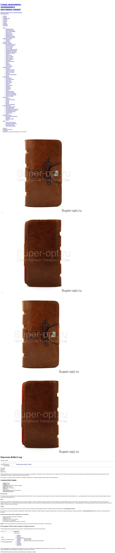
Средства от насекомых (11, 74)
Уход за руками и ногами (11, 49)
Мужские (8, 39)
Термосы (8, 68)
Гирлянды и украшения (11, 123)
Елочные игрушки (10, 124)
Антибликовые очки (10, 111)
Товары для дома (7, 67)
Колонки (8, 86)
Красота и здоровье (7, 43)
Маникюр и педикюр (11, 44)
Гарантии (5, 24)
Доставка (5, 20)
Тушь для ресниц (10, 58)
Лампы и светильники (11, 94)
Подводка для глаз (10, 61)
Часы (4, 27)
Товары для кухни (10, 70)
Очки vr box (8, 82)
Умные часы (8, 32)
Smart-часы (8, 80)
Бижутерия (5, 97)
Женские (8, 41)
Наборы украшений (10, 104)
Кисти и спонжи (9, 56)
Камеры (7, 84)
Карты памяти (9, 85)
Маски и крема (9, 57)
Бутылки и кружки (10, 69)
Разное (7, 75)
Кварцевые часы (9, 29)
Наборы (7, 63)
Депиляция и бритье (10, 52)
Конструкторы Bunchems (11, 116)
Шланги (8, 73)
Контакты (5, 25)
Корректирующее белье (11, 50)
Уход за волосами (10, 45)
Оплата (5, 22)
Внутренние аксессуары (11, 110)
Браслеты (8, 98)
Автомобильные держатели (12, 109)
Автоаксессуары (7, 105)
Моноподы (8, 87)
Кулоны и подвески (10, 99)
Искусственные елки (10, 122)
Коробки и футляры (10, 36)
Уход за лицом (9, 47)
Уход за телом (9, 48)
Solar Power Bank (10, 79)
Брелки (7, 103)
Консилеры (8, 64)
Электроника (6, 76)
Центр (15, 12)
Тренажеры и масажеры (11, 51)
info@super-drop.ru (5, 12)
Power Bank (8, 78)
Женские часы (9, 35)
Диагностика (9, 112)
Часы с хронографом (10, 31)
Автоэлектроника (10, 108)
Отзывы (5, 23)
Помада (7, 54)
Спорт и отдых (9, 66)
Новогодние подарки (11, 125)
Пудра (7, 62)
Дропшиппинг (6, 18)
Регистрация (3, 13)
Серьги (7, 102)
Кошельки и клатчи (7, 38)
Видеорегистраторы (10, 106)
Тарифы (5, 19)
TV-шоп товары (6, 42)
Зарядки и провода (10, 92)
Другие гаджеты (9, 96)
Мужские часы (9, 33)
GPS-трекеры (9, 81)
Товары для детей (7, 115)
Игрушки (8, 117)
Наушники (8, 88)
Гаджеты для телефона (11, 93)
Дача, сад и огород (10, 72)
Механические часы (10, 37)
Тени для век (9, 55)
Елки (4, 121)
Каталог (5, 17)
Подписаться (16, 531)
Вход (8, 13)
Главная (5, 16)
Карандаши (8, 60)
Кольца (7, 100)
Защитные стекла (10, 91)
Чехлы (7, 90)
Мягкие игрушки (10, 118)
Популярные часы (10, 30)
